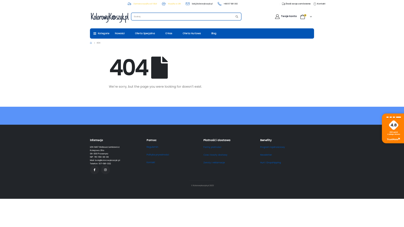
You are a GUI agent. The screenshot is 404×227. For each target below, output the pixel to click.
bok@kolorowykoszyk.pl (202, 4)
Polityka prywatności (158, 154)
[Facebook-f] (94, 169)
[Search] (237, 16)
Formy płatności (212, 147)
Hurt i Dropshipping (270, 162)
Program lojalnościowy (272, 147)
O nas (168, 33)
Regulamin (152, 146)
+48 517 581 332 (231, 4)
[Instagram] (105, 169)
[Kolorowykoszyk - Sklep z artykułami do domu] (109, 17)
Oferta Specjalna (145, 33)
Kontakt (151, 162)
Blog (214, 33)
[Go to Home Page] (91, 43)
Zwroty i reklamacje (214, 162)
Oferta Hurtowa (192, 33)
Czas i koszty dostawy (215, 154)
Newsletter (266, 154)
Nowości (120, 33)
